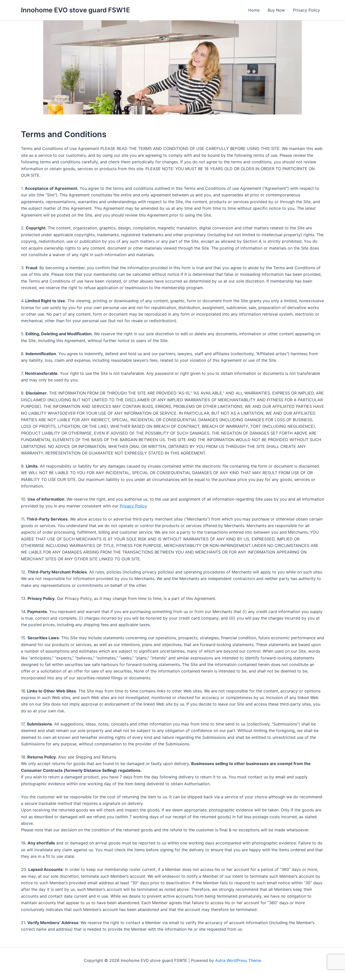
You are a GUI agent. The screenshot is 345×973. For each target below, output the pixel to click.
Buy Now (276, 10)
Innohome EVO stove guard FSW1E (75, 10)
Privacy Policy (306, 10)
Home (254, 10)
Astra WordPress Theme (238, 960)
